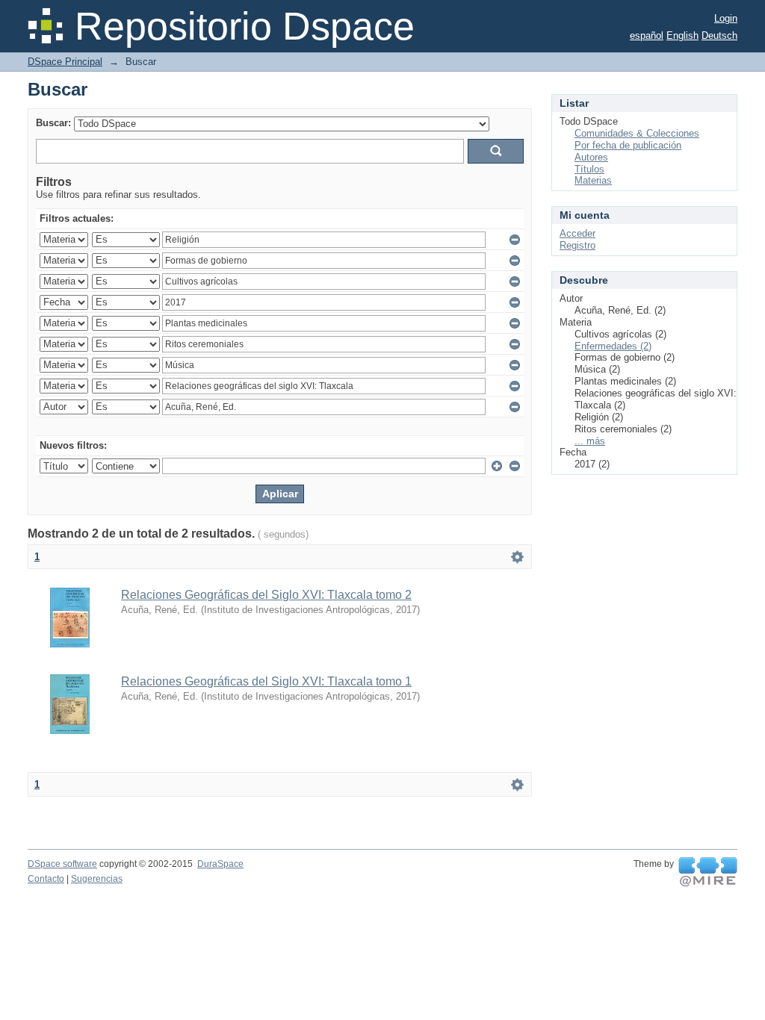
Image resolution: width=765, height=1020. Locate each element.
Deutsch (719, 35)
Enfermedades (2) (612, 346)
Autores (591, 157)
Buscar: (53, 122)
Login (725, 18)
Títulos (589, 169)
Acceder (577, 233)
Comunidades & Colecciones (636, 133)
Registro (577, 245)
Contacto (46, 879)
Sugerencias (97, 879)
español (646, 35)
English (682, 35)
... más (589, 441)
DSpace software (62, 864)
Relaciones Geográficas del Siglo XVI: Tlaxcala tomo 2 (266, 594)
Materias (593, 180)
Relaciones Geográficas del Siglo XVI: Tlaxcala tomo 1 (266, 681)
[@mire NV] (707, 872)
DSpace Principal (65, 61)
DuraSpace (220, 864)
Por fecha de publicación (627, 145)
